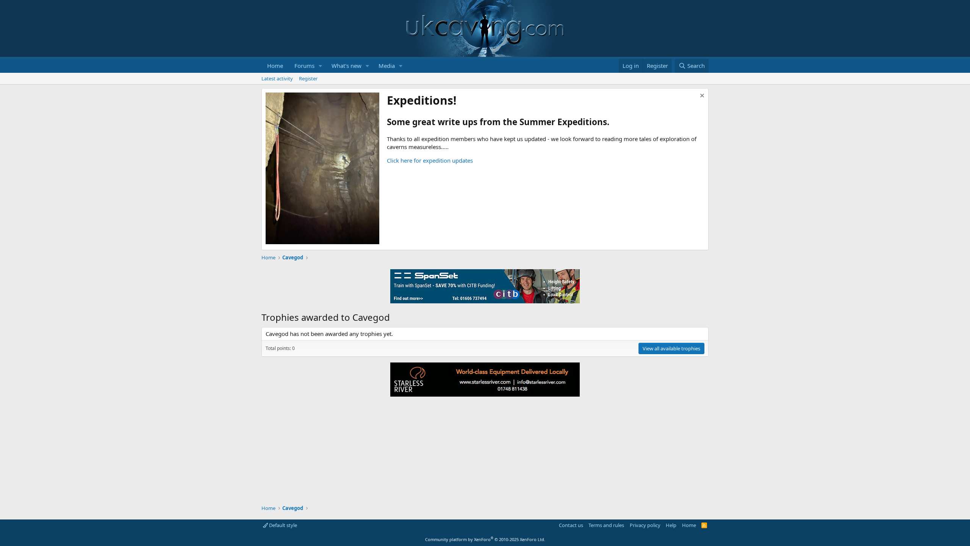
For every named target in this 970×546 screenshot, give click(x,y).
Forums (304, 65)
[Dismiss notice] (701, 96)
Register (308, 78)
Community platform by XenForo (485, 539)
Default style (282, 525)
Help (671, 525)
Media (387, 65)
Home (275, 65)
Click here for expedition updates (430, 160)
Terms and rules (606, 525)
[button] (320, 66)
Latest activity (277, 78)
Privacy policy (645, 525)
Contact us (571, 525)
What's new (346, 65)
